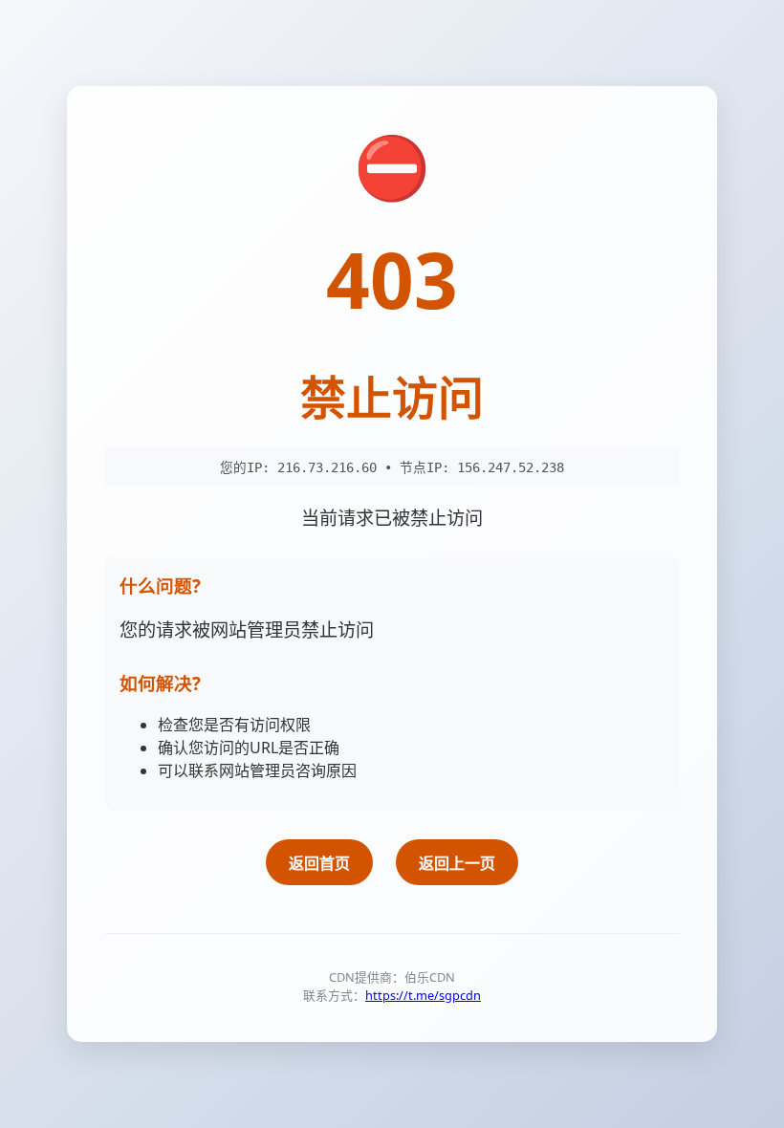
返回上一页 (457, 863)
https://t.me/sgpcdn (423, 995)
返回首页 (319, 863)
